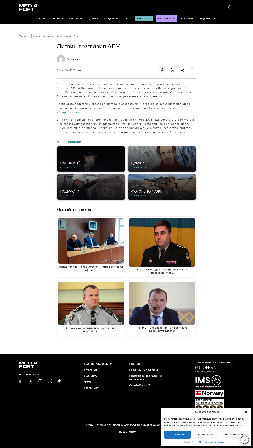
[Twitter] (172, 70)
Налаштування (234, 434)
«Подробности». (68, 112)
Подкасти (111, 18)
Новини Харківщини (43, 36)
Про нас (134, 364)
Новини (58, 18)
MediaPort (24, 36)
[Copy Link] (192, 70)
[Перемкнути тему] (245, 440)
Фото (127, 18)
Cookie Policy (190, 442)
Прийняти (177, 434)
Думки (93, 18)
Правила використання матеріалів (145, 378)
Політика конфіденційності (212, 442)
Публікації (76, 18)
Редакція (206, 18)
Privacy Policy (126, 431)
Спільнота (144, 18)
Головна (41, 18)
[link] (21, 381)
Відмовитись (206, 434)
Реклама (187, 18)
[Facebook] (162, 70)
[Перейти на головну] (28, 7)
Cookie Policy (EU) (141, 385)
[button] (246, 412)
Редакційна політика (143, 370)
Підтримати (166, 18)
